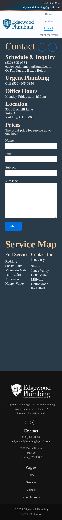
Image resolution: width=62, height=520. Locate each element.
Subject (10, 167)
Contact (31, 489)
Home (31, 474)
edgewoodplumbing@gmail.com (31, 441)
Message (11, 181)
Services (31, 482)
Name (9, 140)
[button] (31, 130)
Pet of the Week (31, 497)
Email (9, 154)
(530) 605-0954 (31, 437)
